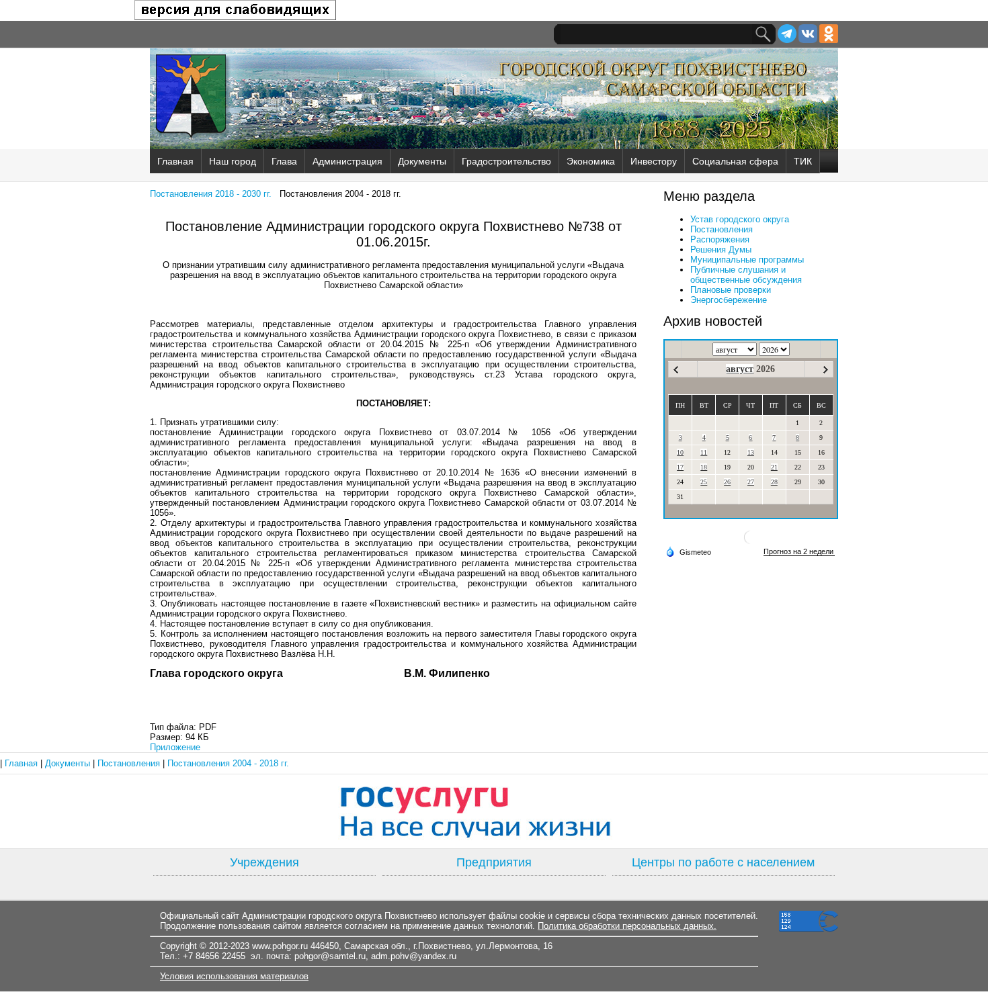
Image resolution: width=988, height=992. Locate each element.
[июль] (675, 369)
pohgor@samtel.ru (330, 956)
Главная (175, 161)
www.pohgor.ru (280, 946)
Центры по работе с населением (723, 862)
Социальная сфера (735, 161)
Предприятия (494, 862)
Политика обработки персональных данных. (627, 926)
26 (727, 482)
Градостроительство (506, 161)
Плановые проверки (730, 290)
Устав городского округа (739, 219)
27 (750, 482)
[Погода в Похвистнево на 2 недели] (799, 551)
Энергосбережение (728, 300)
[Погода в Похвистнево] (751, 542)
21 (774, 467)
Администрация (347, 161)
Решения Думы (720, 249)
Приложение (175, 747)
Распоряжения (719, 239)
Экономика (591, 161)
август (739, 369)
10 (680, 452)
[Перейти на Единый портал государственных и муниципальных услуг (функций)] (494, 811)
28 (774, 482)
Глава (284, 161)
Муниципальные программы (747, 260)
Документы (422, 161)
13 (750, 452)
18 (703, 467)
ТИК (803, 161)
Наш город (232, 161)
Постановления (721, 229)
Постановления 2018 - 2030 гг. (211, 194)
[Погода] (688, 551)
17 (680, 467)
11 (703, 452)
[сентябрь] (825, 369)
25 (703, 482)
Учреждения (264, 862)
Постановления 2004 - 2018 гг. (228, 763)
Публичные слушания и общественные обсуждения (746, 275)
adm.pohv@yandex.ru (413, 956)
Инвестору (653, 161)
